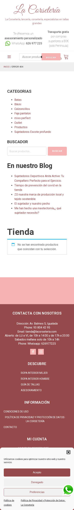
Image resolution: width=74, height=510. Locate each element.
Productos (20, 127)
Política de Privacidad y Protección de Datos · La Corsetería (35, 419)
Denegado (37, 482)
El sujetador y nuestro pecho (32, 203)
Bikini (17, 104)
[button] (68, 452)
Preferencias (37, 492)
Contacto (10, 427)
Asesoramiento (31, 390)
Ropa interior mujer (34, 372)
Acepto (37, 472)
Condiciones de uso (16, 411)
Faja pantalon (22, 113)
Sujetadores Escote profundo (32, 132)
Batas (18, 99)
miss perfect (22, 118)
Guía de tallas (30, 384)
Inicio (7, 67)
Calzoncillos (22, 109)
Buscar (51, 57)
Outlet (18, 122)
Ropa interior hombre (35, 378)
